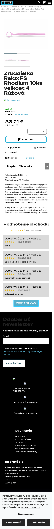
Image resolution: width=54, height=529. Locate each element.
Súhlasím (38, 522)
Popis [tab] (11, 166)
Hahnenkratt (22, 114)
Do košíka (28, 139)
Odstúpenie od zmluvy (17, 476)
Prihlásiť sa (13, 363)
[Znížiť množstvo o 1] (31, 131)
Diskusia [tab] (25, 166)
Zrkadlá (30, 158)
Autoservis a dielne (25, 445)
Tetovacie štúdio (24, 448)
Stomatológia (23, 439)
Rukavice (20, 436)
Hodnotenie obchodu (26, 224)
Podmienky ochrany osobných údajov (26, 470)
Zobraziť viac (26, 303)
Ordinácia (20, 442)
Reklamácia (11, 473)
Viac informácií (30, 507)
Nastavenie (26, 514)
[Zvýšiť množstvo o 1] (43, 131)
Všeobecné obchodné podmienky (23, 467)
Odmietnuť (13, 522)
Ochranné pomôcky (26, 451)
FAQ (7, 480)
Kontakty (10, 483)
